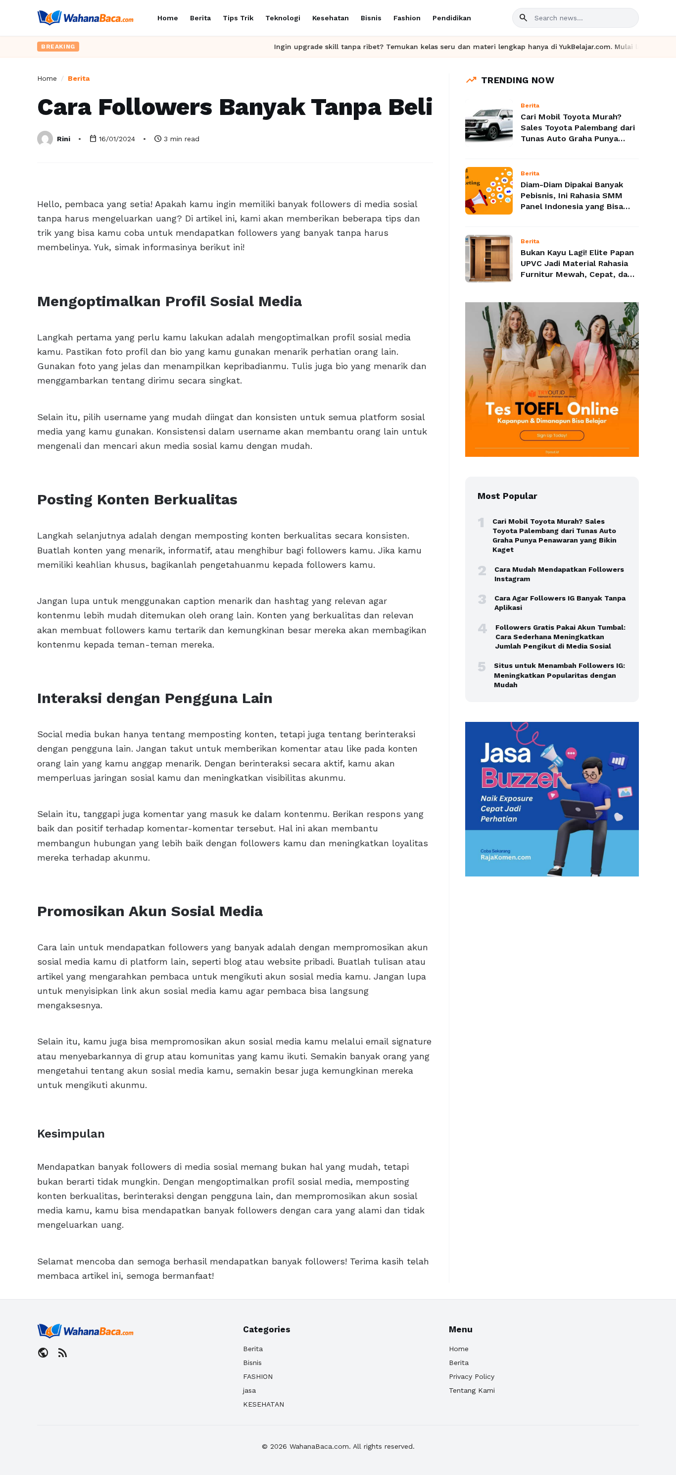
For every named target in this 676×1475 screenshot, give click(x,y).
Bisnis (371, 18)
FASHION (258, 1376)
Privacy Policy (471, 1376)
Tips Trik (238, 18)
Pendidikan (452, 18)
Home (167, 18)
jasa (249, 1390)
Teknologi (282, 18)
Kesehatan (330, 18)
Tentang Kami (472, 1390)
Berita (200, 18)
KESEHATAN (263, 1404)
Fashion (407, 18)
